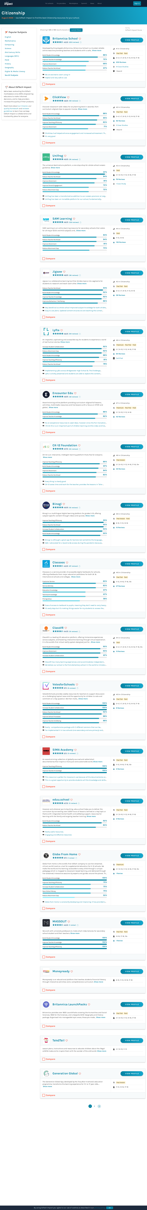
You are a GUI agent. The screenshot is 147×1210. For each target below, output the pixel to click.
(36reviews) (73, 275)
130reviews (121, 242)
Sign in (137, 3)
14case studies (122, 67)
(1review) (71, 858)
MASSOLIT (60, 921)
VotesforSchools (64, 684)
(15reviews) (73, 631)
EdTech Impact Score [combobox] (133, 30)
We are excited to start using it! (57, 75)
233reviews (121, 62)
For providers (61, 3)
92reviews (120, 121)
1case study (121, 184)
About (99, 3)
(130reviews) (74, 222)
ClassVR (58, 627)
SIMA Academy (63, 749)
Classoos (59, 562)
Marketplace (73, 3)
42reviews (120, 417)
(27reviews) (73, 566)
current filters (76, 30)
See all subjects (11, 75)
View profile (132, 40)
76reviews (120, 179)
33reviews (120, 469)
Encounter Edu (63, 393)
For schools (49, 3)
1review (119, 873)
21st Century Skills (12, 52)
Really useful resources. (54, 832)
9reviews (120, 708)
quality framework (11, 108)
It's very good (50, 136)
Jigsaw (57, 271)
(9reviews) (71, 688)
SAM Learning (62, 218)
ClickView (59, 97)
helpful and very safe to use (56, 78)
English (8, 37)
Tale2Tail (58, 1040)
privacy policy (99, 1208)
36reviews (120, 295)
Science (8, 48)
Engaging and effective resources (58, 835)
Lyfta (56, 330)
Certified (119, 358)
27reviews (120, 586)
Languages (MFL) (12, 56)
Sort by (127, 28)
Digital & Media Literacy (15, 71)
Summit (84, 3)
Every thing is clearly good (55, 481)
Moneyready (61, 971)
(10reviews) (73, 508)
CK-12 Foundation (65, 445)
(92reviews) (73, 101)
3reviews (120, 769)
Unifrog (58, 155)
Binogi (57, 504)
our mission (23, 106)
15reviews (120, 651)
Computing (9, 45)
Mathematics (10, 41)
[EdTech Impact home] (8, 3)
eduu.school (61, 799)
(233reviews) (74, 42)
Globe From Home (65, 854)
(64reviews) (73, 334)
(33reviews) (73, 449)
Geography (9, 67)
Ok (110, 1208)
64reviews (120, 354)
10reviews (120, 527)
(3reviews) (71, 753)
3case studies (122, 125)
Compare (50, 84)
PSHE (7, 60)
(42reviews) (73, 397)
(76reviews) (73, 159)
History (8, 64)
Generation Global (65, 1073)
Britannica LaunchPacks (70, 1004)
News (92, 3)
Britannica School (65, 38)
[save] (80, 39)
